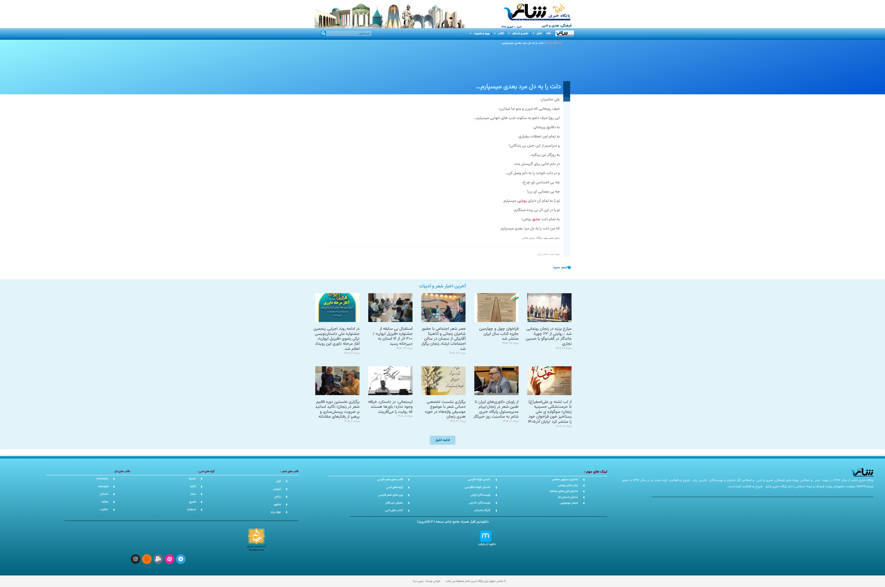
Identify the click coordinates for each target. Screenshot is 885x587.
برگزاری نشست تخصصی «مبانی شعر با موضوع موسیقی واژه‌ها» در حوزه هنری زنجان (445, 409)
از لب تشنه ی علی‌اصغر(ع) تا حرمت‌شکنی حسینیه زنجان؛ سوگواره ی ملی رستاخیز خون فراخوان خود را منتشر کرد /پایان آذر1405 (550, 412)
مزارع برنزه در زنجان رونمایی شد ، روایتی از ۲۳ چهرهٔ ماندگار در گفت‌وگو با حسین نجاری (549, 336)
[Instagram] (135, 559)
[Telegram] (181, 559)
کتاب (501, 33)
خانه (548, 33)
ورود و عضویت (481, 33)
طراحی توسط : (426, 581)
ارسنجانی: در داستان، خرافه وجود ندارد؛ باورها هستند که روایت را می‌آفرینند (390, 407)
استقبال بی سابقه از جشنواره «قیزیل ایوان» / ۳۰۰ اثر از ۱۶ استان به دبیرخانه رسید (393, 336)
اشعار (550, 43)
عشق (536, 219)
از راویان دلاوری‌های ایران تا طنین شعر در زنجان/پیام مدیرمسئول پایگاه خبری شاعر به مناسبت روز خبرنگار (496, 409)
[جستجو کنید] (323, 33)
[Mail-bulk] (158, 559)
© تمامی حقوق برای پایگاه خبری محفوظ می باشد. (475, 581)
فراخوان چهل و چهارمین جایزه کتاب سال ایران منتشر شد (499, 334)
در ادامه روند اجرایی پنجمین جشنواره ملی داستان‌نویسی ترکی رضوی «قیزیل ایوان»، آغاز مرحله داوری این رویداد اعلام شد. (336, 339)
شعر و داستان (520, 33)
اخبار (539, 33)
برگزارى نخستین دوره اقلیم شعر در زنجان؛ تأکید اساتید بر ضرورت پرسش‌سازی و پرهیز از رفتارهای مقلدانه (337, 409)
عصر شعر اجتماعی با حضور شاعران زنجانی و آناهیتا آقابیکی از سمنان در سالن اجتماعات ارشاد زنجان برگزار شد (443, 339)
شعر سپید (560, 267)
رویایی (522, 201)
